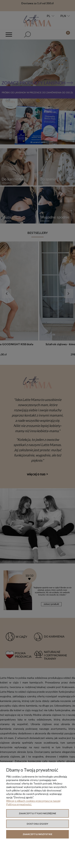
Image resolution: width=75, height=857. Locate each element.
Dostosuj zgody (37, 823)
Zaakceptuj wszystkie (37, 834)
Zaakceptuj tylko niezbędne (37, 813)
